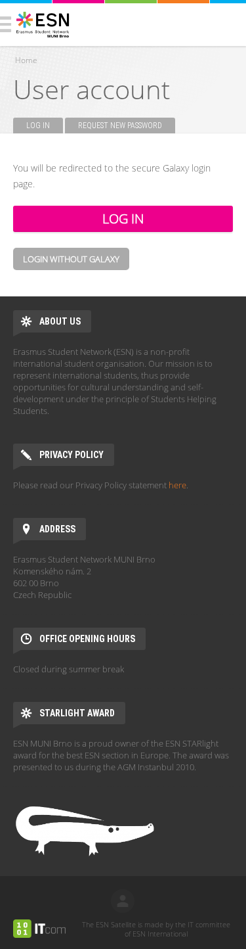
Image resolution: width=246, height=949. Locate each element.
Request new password (120, 125)
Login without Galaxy (71, 259)
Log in (44, 125)
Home (26, 60)
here (177, 485)
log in (122, 901)
